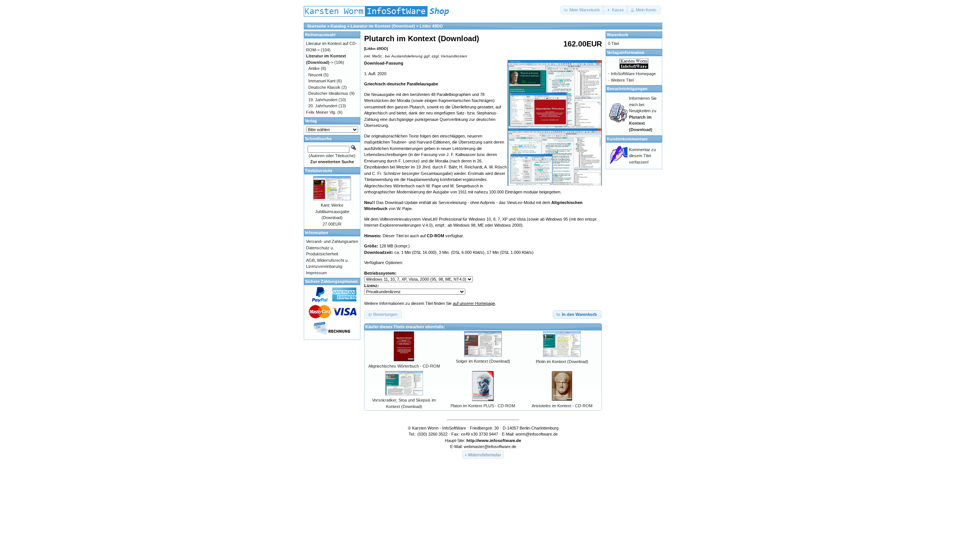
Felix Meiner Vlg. (321, 112)
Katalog (338, 26)
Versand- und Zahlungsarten (332, 241)
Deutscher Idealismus (328, 93)
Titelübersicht (318, 170)
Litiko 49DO (431, 26)
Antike (314, 68)
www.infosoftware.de (499, 440)
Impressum (316, 272)
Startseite (316, 26)
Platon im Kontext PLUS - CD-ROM (483, 405)
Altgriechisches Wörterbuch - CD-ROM (404, 366)
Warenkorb (617, 34)
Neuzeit (315, 75)
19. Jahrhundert (322, 99)
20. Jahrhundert (322, 106)
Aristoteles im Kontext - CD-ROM (562, 405)
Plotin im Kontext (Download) (562, 361)
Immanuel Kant (321, 81)
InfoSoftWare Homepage (633, 73)
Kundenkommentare (627, 139)
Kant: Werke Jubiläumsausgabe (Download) (332, 211)
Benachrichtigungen (627, 89)
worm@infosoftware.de (536, 434)
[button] (582, 10)
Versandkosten (454, 56)
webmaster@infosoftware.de (490, 446)
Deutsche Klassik (324, 87)
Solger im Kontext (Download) (483, 361)
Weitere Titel (622, 80)
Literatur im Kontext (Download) (383, 26)
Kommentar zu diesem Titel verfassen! (642, 155)
